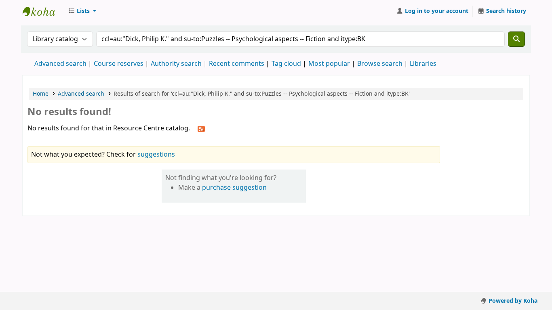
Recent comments (236, 64)
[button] (82, 11)
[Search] (516, 39)
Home (40, 94)
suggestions (156, 154)
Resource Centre (43, 11)
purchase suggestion (234, 188)
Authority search (176, 64)
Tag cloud (286, 64)
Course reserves (118, 64)
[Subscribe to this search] (201, 128)
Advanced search (60, 64)
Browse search (379, 64)
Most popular (329, 64)
